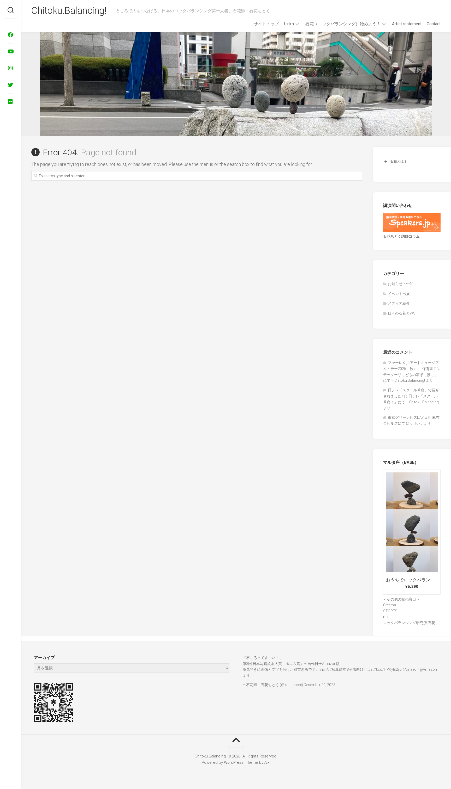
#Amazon (410, 669)
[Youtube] (10, 51)
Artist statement (407, 23)
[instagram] (10, 68)
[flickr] (10, 101)
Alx (266, 762)
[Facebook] (10, 35)
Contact (434, 23)
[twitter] (10, 85)
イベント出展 (399, 294)
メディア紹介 (399, 303)
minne (388, 617)
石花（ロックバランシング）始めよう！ (343, 23)
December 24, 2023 (319, 685)
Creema (389, 605)
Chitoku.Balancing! (68, 10)
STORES (390, 611)
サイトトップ (266, 23)
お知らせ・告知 (400, 284)
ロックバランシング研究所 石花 (409, 623)
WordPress (234, 762)
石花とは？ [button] (398, 161)
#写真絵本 (337, 669)
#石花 (324, 669)
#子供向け (355, 669)
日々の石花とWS (402, 313)
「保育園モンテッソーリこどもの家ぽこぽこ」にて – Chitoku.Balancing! (412, 375)
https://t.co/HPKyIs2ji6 (383, 669)
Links (289, 23)
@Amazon (428, 669)
